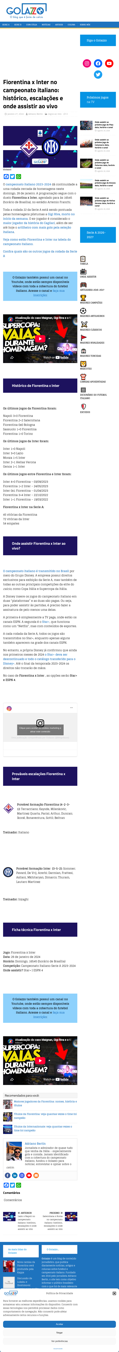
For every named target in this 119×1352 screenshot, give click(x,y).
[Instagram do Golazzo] (87, 63)
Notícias (46, 24)
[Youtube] (29, 1175)
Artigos (59, 24)
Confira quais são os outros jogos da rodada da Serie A (40, 253)
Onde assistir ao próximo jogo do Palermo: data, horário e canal (105, 163)
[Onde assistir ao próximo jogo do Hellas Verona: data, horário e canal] (86, 204)
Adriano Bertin (35, 114)
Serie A (5, 24)
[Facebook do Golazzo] (98, 63)
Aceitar (59, 1324)
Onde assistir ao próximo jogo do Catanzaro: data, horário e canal (102, 143)
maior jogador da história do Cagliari (29, 222)
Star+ (46, 621)
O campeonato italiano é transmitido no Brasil (36, 571)
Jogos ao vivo (55, 114)
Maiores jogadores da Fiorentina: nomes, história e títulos (45, 1103)
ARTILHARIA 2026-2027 (92, 290)
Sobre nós (85, 24)
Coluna (71, 24)
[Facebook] (7, 1175)
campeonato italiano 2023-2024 (28, 184)
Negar (59, 1332)
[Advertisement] (40, 54)
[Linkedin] (15, 1175)
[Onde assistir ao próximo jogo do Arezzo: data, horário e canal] (86, 186)
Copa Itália (31, 24)
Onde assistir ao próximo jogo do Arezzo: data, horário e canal (105, 183)
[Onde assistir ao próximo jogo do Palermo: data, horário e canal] (86, 166)
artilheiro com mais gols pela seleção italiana (37, 229)
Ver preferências (59, 1341)
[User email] (36, 1175)
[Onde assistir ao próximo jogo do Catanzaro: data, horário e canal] (86, 146)
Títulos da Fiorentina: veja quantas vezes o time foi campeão (45, 1116)
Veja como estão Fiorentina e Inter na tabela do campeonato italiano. (37, 241)
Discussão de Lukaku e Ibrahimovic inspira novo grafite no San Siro (21, 1285)
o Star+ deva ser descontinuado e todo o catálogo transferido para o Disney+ (39, 659)
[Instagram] (22, 1175)
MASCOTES (86, 369)
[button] (114, 1293)
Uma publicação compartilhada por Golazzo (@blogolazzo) (40, 737)
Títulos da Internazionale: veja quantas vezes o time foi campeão (43, 1128)
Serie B (17, 24)
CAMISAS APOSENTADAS (93, 382)
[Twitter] (98, 74)
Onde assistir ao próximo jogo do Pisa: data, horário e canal (104, 124)
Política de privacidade (57, 1348)
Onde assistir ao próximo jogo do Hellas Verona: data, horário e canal (105, 201)
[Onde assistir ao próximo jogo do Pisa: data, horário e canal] (86, 128)
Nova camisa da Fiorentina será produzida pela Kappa (26, 1267)
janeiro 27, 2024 (15, 114)
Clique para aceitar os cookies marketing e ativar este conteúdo (40, 730)
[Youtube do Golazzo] (109, 63)
